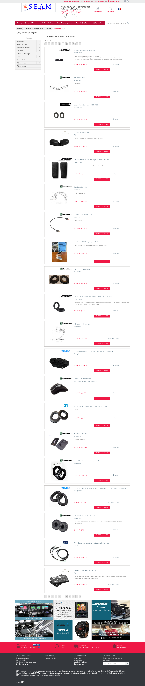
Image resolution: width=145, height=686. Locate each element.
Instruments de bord (42, 23)
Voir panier (110, 11)
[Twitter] (128, 1)
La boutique (78, 660)
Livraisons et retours (22, 664)
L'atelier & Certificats (80, 662)
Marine (72, 23)
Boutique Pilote (30, 23)
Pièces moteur (88, 23)
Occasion (52, 23)
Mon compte (98, 11)
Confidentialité (21, 660)
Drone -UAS (79, 23)
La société (77, 658)
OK (127, 663)
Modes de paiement (22, 658)
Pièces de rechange (62, 23)
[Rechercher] (128, 23)
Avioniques (20, 23)
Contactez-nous (79, 664)
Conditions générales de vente (26, 662)
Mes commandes (50, 658)
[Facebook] (125, 1)
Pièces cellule (98, 23)
